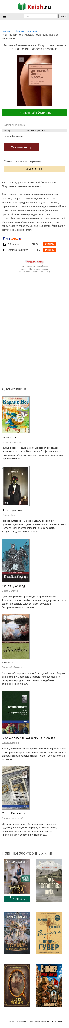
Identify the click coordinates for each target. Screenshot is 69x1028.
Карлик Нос (9, 437)
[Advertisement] (34, 307)
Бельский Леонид (12, 667)
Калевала (8, 662)
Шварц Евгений (11, 742)
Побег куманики (12, 510)
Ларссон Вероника (35, 130)
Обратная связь (54, 1021)
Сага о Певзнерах (13, 813)
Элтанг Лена (9, 514)
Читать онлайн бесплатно (34, 112)
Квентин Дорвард (13, 586)
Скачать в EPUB (34, 169)
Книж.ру (23, 1021)
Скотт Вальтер (10, 590)
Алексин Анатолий (12, 818)
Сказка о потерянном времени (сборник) (28, 737)
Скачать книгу (21, 147)
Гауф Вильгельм (11, 441)
